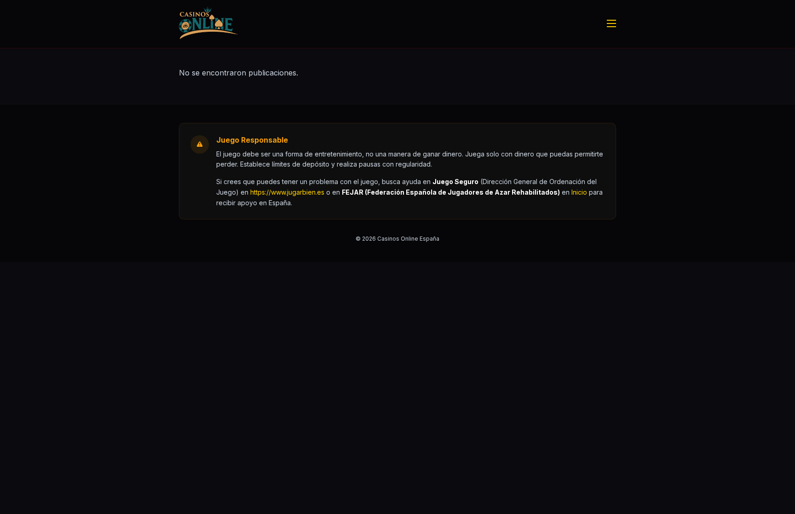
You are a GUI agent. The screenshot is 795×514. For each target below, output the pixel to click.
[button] (579, 192)
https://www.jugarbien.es (287, 192)
